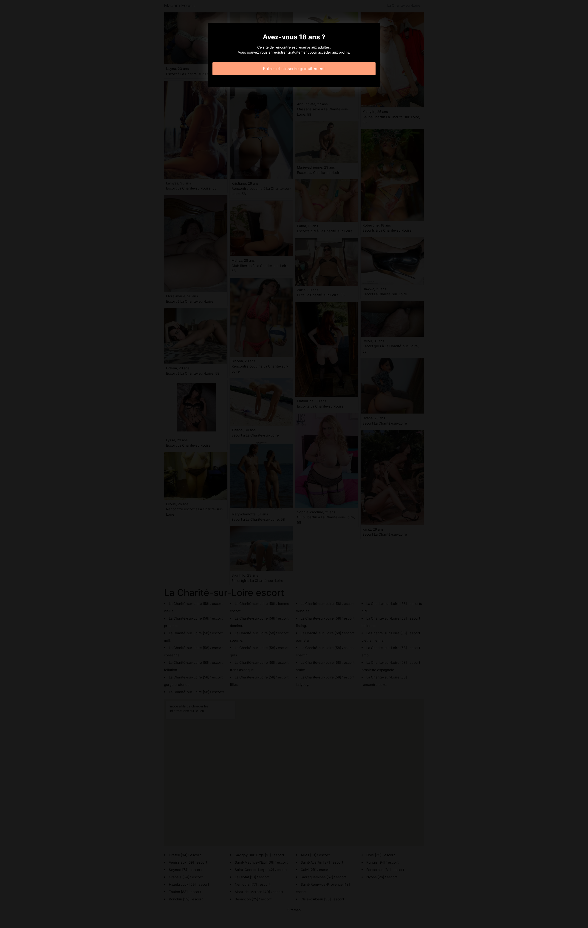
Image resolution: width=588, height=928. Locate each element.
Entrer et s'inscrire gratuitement (294, 68)
